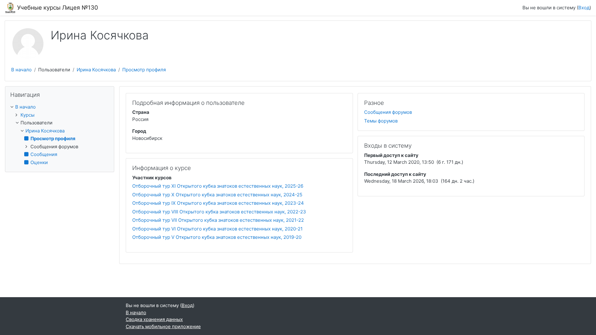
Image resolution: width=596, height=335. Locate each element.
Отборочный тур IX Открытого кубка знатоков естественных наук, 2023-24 (218, 203)
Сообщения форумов (388, 112)
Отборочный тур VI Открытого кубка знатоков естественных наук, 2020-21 (217, 229)
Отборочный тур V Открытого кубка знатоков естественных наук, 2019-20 (216, 237)
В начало (21, 70)
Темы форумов (381, 121)
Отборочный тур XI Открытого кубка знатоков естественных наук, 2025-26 (217, 186)
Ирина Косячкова (96, 70)
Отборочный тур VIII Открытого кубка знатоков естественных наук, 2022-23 (219, 212)
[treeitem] (59, 107)
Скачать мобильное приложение (163, 326)
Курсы (27, 115)
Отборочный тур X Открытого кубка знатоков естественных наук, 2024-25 (217, 195)
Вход (583, 8)
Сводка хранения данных (154, 319)
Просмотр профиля (144, 70)
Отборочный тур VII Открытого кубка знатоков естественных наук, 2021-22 (218, 220)
